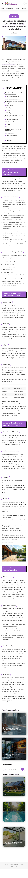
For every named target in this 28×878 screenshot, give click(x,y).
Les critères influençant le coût (13, 99)
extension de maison (8, 64)
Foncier (14, 16)
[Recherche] (21, 3)
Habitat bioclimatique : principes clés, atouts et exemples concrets (12, 792)
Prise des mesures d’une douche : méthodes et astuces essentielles (12, 729)
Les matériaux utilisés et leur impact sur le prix (14, 102)
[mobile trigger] (3, 3)
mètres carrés (19, 73)
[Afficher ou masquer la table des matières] (23, 88)
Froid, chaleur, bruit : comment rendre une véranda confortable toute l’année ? (13, 843)
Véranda (8, 124)
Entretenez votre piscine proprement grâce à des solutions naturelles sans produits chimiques (14, 817)
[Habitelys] (11, 3)
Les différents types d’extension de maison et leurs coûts (13, 93)
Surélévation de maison (12, 122)
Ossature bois (9, 105)
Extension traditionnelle (12, 119)
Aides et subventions (11, 135)
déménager (8, 75)
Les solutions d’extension (12, 96)
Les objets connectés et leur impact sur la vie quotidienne (12, 755)
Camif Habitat (9, 138)
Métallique (9, 113)
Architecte (9, 140)
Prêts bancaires (10, 133)
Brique (8, 110)
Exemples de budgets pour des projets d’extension (14, 116)
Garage (8, 127)
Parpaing (8, 108)
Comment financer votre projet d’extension (13, 129)
